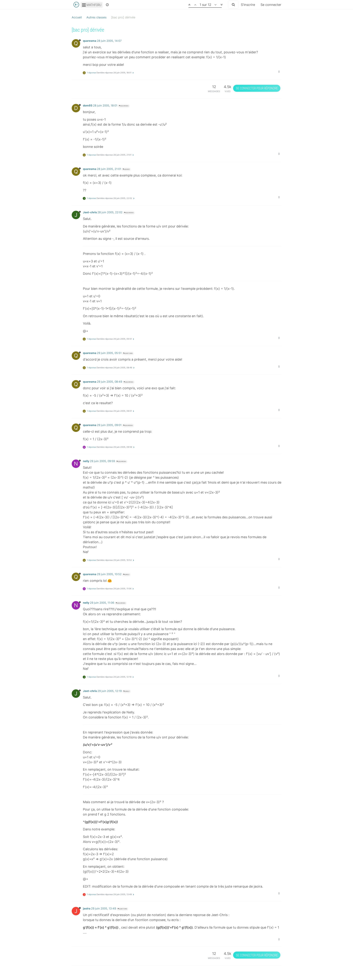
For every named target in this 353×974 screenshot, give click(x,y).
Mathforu (93, 5)
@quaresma (124, 106)
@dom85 (127, 169)
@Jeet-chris (129, 353)
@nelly (127, 574)
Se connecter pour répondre (257, 88)
